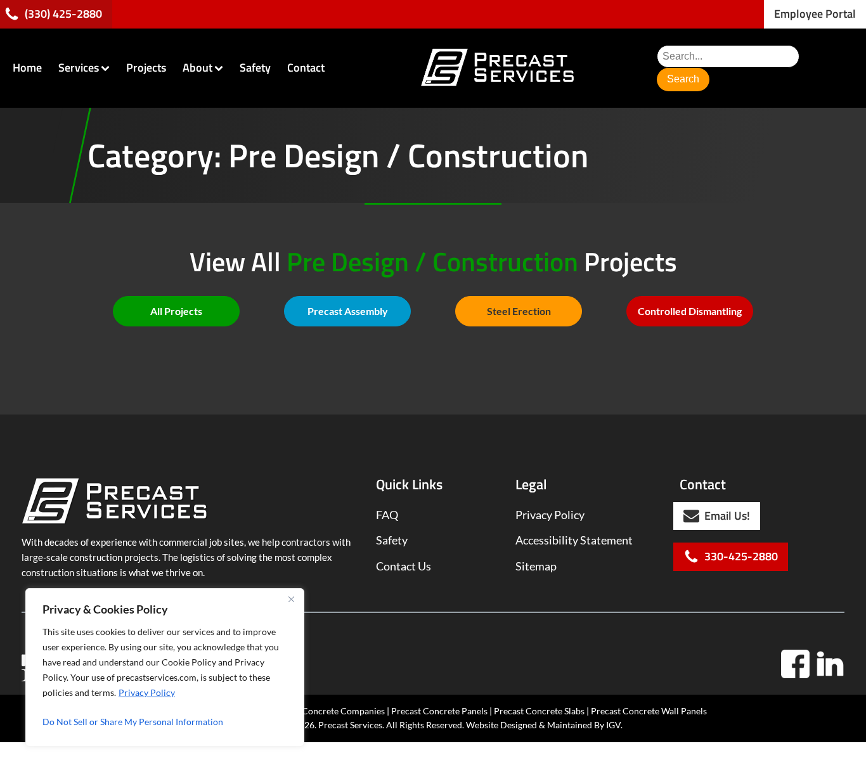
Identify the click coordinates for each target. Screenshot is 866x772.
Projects (146, 67)
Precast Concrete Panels (439, 710)
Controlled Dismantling (690, 311)
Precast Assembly (347, 311)
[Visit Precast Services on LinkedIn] (830, 664)
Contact (306, 67)
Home (27, 67)
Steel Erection (519, 311)
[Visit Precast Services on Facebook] (795, 664)
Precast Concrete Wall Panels (649, 710)
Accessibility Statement (574, 540)
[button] (815, 14)
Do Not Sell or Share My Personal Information (132, 721)
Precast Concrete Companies (327, 710)
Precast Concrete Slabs (539, 710)
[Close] (291, 599)
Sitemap (536, 566)
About (197, 67)
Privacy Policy (147, 692)
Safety (255, 67)
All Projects (176, 311)
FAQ (387, 515)
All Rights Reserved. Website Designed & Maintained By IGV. (504, 724)
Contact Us (403, 566)
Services (78, 67)
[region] (164, 667)
